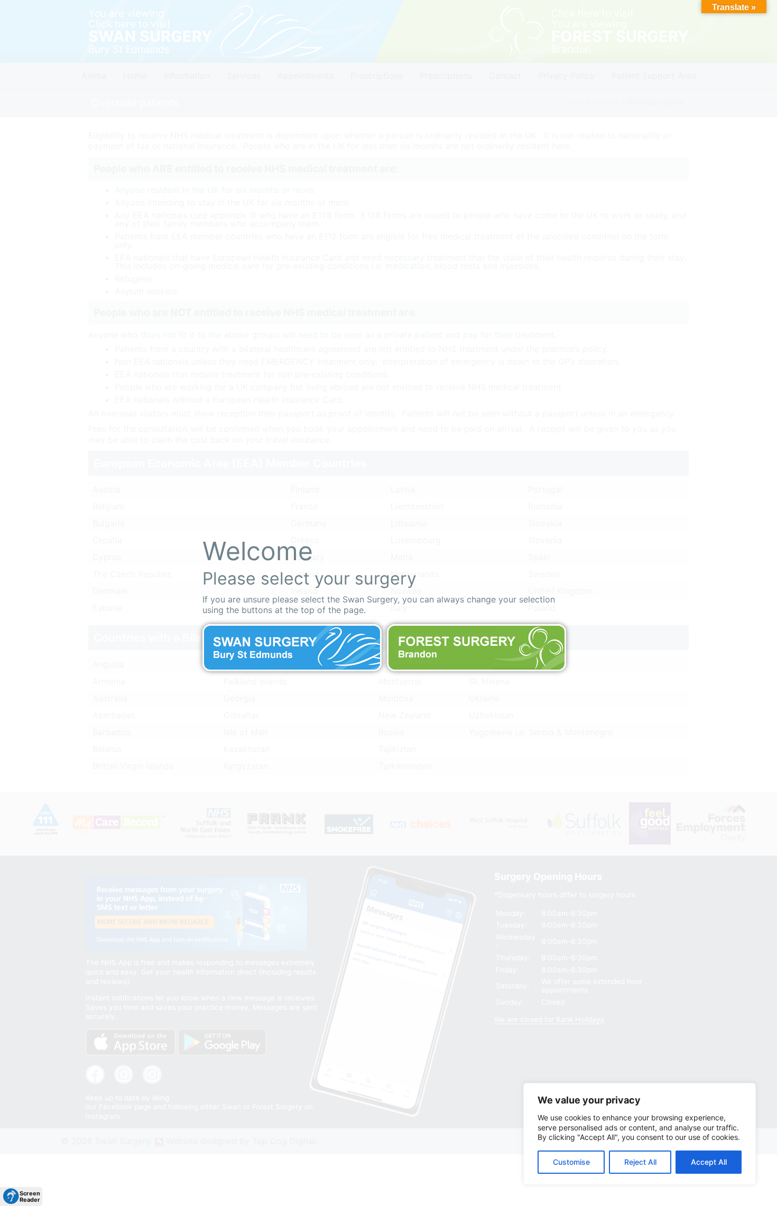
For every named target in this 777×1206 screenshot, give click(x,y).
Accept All (709, 1161)
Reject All (640, 1161)
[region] (639, 1134)
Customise (571, 1161)
